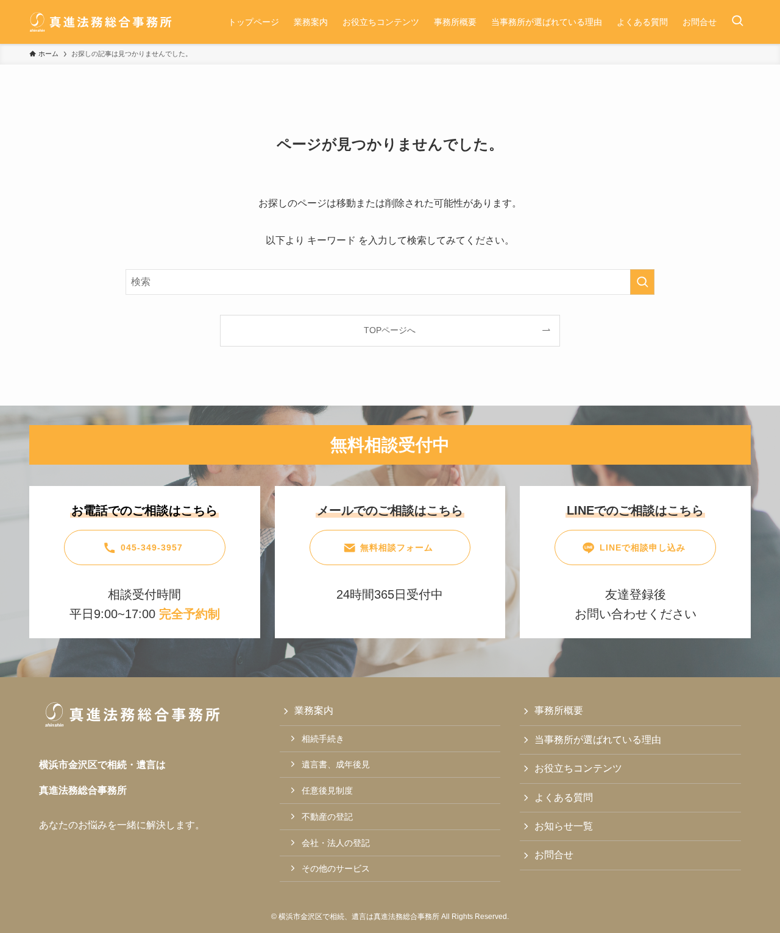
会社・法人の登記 (336, 843)
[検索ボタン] (737, 22)
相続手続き (323, 739)
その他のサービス (336, 868)
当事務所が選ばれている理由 (597, 739)
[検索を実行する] (642, 282)
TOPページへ (390, 330)
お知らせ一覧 (563, 826)
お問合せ (553, 855)
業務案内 (313, 710)
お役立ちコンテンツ (578, 768)
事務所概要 (558, 710)
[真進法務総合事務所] (100, 22)
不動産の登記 (327, 817)
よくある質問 (563, 797)
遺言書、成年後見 (336, 764)
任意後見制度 (327, 790)
